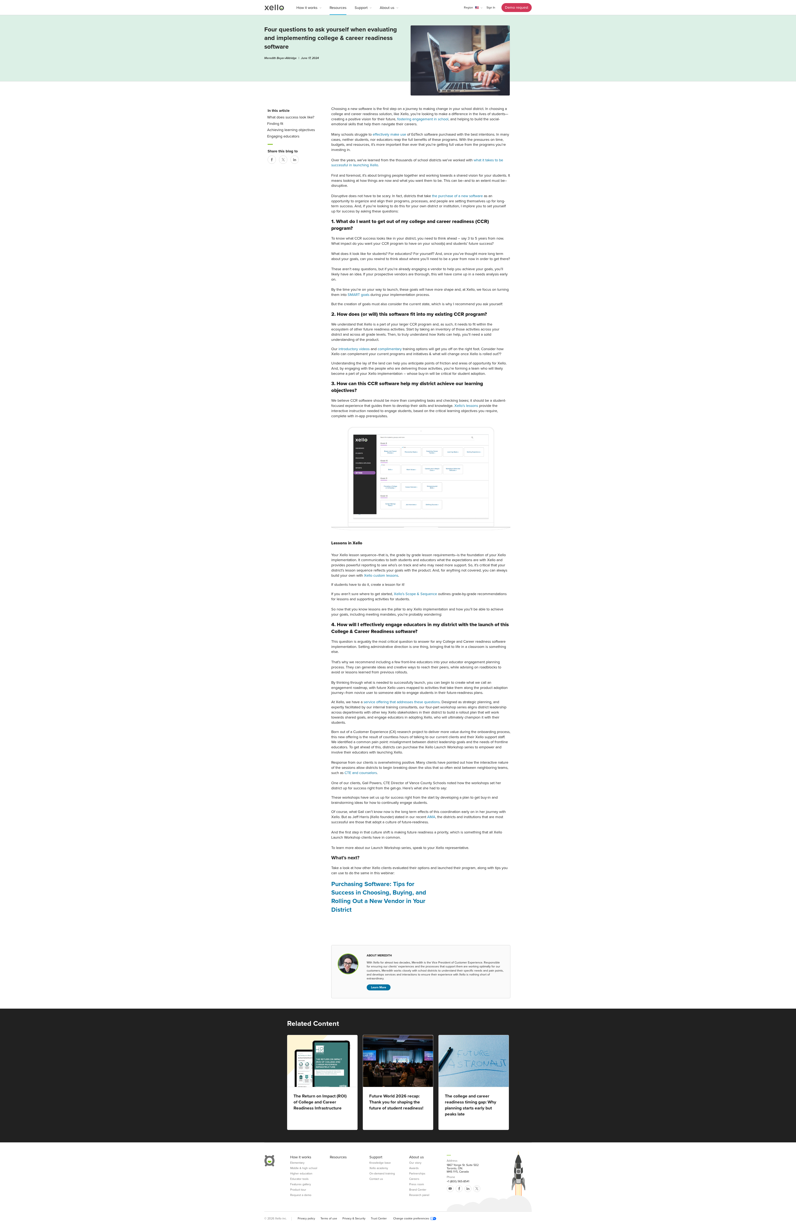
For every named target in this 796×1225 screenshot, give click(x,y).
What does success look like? (290, 117)
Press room (416, 1184)
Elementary (297, 1163)
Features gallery (300, 1184)
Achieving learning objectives (291, 130)
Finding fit (275, 123)
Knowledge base (380, 1163)
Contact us (376, 1179)
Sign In (491, 7)
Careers (414, 1179)
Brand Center (417, 1189)
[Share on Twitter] (283, 160)
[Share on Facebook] (272, 160)
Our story (415, 1163)
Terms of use (328, 1218)
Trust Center (379, 1218)
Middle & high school (303, 1168)
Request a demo (300, 1195)
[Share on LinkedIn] (294, 160)
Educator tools (299, 1179)
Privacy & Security (353, 1218)
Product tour (298, 1189)
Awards (414, 1168)
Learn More (378, 987)
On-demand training (382, 1173)
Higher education (301, 1173)
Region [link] (468, 7)
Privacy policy (306, 1218)
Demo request (516, 7)
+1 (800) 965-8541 (458, 1181)
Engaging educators (283, 136)
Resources (338, 7)
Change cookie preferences (411, 1218)
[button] (473, 8)
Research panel (419, 1195)
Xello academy (378, 1168)
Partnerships (417, 1173)
